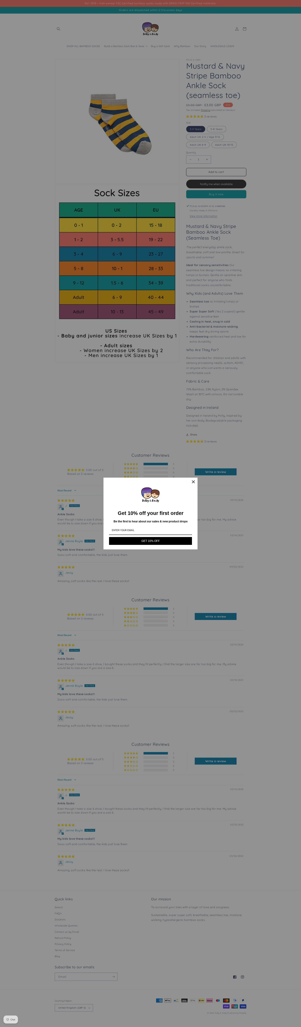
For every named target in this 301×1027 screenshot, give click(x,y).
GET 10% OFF (150, 540)
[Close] (193, 482)
